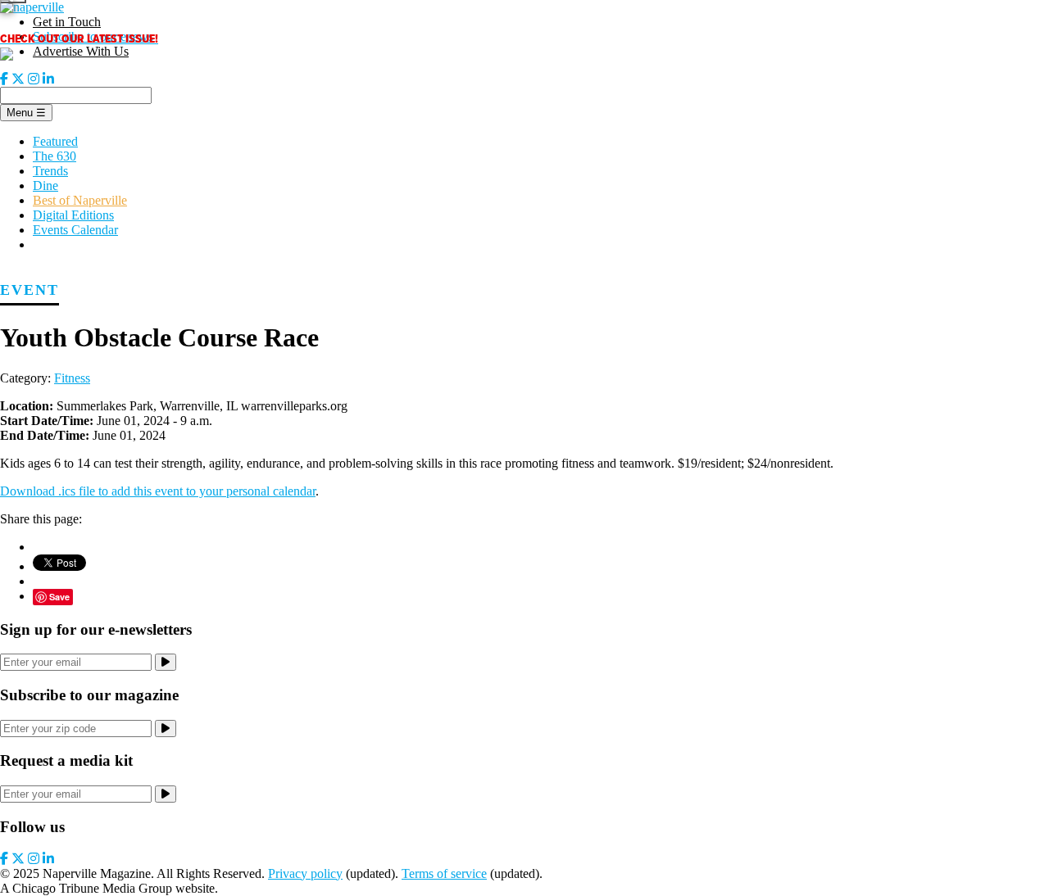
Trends (50, 171)
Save (59, 597)
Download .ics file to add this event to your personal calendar (158, 491)
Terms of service (444, 873)
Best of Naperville (80, 200)
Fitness (72, 378)
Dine (45, 185)
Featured (55, 141)
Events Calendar (75, 230)
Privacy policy (305, 873)
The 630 (54, 156)
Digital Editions (73, 215)
